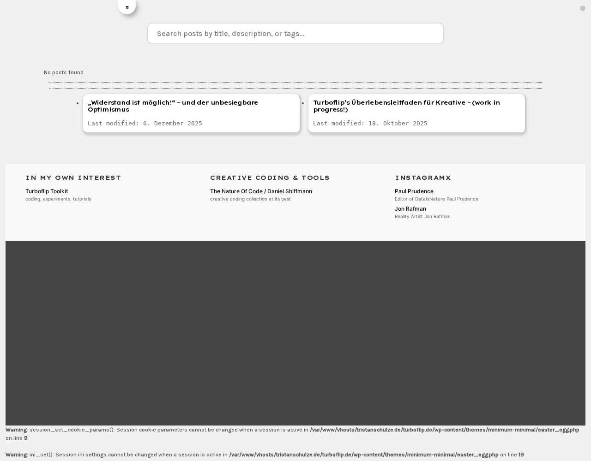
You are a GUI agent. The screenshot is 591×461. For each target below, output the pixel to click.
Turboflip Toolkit (46, 191)
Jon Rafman (410, 208)
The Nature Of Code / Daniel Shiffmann (261, 191)
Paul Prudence (414, 191)
